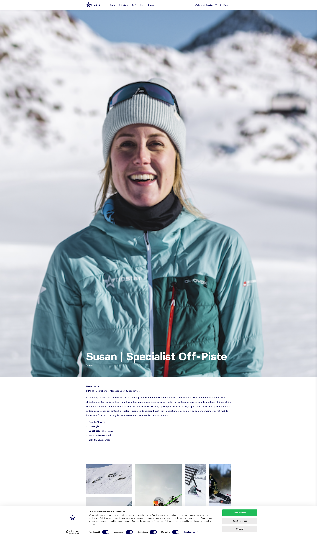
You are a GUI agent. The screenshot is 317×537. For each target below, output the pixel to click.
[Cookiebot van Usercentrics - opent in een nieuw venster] (72, 532)
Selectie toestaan (240, 521)
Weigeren (240, 529)
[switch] (129, 532)
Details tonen (189, 532)
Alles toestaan (240, 513)
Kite (142, 5)
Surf (134, 5)
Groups (150, 5)
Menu (225, 5)
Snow (112, 5)
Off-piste (123, 5)
